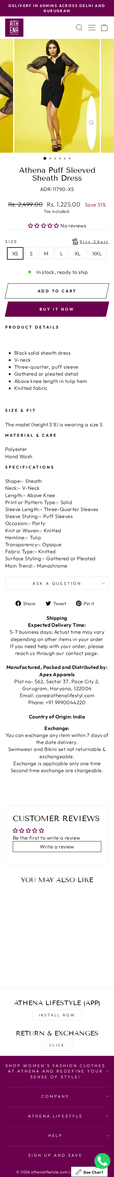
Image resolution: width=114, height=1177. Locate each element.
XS (15, 253)
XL (77, 253)
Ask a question (57, 583)
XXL (97, 253)
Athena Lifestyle (55, 1116)
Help (55, 1135)
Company (55, 1096)
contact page (81, 653)
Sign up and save (55, 1155)
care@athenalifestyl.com (65, 695)
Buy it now (57, 309)
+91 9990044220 (66, 702)
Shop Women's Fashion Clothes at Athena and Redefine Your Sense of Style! (55, 1071)
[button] (44, 225)
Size (57, 241)
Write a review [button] (57, 846)
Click (57, 1045)
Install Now (57, 1015)
